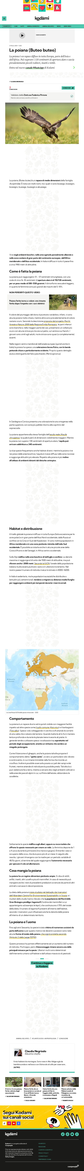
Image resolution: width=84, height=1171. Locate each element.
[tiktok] (63, 1134)
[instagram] (67, 1134)
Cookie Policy (43, 1156)
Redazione (42, 1146)
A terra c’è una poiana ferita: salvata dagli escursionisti (13, 1091)
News (59, 26)
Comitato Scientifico (45, 1150)
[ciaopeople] (73, 1166)
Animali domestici (33, 26)
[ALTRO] (17, 1067)
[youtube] (72, 1134)
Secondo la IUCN (42, 563)
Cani (15, 26)
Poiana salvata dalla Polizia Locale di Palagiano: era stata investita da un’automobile (68, 1093)
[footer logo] (19, 1134)
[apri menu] (4, 18)
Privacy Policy (44, 1153)
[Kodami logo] (42, 18)
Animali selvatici (48, 26)
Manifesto (6, 26)
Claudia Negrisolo (35, 1051)
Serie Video (67, 26)
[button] (4, 1123)
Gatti (22, 26)
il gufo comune (47, 727)
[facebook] (77, 1134)
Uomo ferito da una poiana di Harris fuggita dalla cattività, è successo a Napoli (51, 1092)
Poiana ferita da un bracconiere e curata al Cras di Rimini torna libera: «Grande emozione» (32, 1093)
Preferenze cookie (45, 1159)
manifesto (42, 1143)
